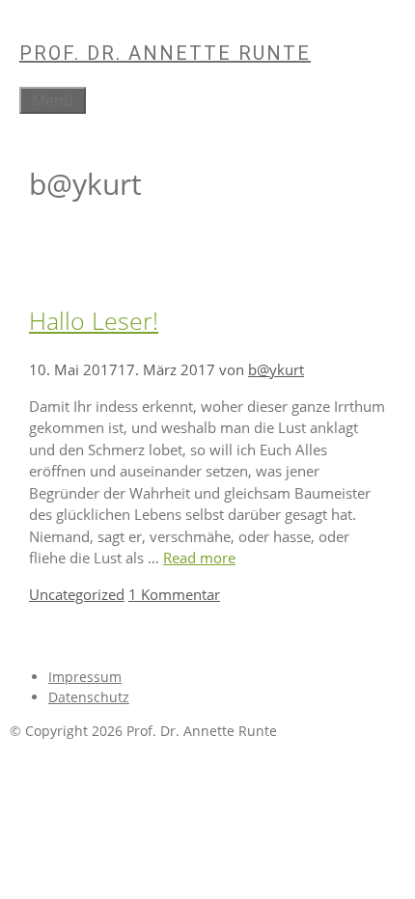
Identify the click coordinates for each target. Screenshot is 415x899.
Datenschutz (88, 697)
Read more (199, 557)
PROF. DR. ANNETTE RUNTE (165, 53)
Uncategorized (76, 594)
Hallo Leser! (93, 320)
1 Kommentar (174, 594)
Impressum (85, 676)
